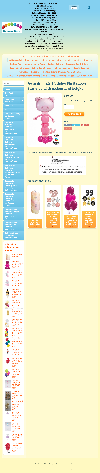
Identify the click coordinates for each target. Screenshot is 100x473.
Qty (65, 104)
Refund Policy (59, 464)
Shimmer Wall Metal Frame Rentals (23, 76)
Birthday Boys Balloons (54, 60)
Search (31, 56)
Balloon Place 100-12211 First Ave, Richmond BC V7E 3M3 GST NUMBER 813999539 (49, 469)
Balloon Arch (16, 64)
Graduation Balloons (20, 68)
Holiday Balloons (63, 68)
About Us (9, 106)
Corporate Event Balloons (78, 64)
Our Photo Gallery (85, 76)
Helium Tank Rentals (41, 68)
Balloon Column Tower (35, 64)
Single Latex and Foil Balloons (65, 56)
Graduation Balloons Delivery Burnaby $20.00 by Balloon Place (11, 199)
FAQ (6, 110)
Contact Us (42, 56)
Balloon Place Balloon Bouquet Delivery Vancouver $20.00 (12, 214)
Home (7, 89)
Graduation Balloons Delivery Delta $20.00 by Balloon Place (11, 185)
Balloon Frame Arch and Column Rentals (62, 72)
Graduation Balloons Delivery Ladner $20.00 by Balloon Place (12, 157)
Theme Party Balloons (30, 72)
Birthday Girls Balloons (80, 60)
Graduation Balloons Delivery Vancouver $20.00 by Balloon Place (11, 128)
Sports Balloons (82, 68)
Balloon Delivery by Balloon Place (14, 117)
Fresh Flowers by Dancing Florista (58, 76)
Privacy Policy (48, 464)
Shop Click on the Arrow (14, 101)
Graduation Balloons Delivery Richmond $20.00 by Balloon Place (12, 171)
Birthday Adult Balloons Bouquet (24, 60)
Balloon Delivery (55, 64)
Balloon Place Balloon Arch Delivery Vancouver (11, 226)
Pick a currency (74, 6)
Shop (23, 56)
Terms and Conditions (35, 464)
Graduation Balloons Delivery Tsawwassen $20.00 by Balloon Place (11, 143)
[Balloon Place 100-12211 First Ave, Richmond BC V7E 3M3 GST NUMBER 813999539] (12, 27)
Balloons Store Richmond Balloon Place (11, 235)
